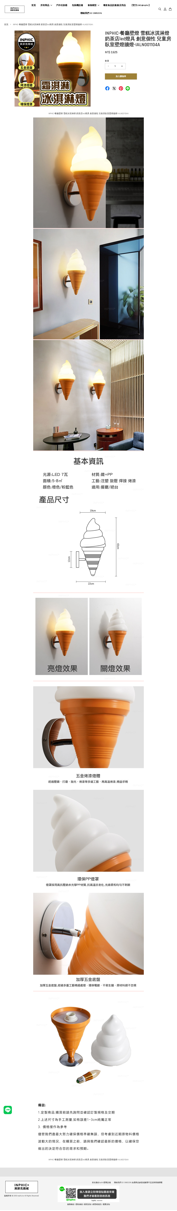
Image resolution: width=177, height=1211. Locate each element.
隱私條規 (79, 1204)
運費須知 (106, 1204)
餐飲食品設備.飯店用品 (114, 5)
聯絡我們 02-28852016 (91, 13)
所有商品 (45, 5)
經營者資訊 (97, 1204)
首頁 (33, 5)
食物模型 (92, 5)
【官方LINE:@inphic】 (141, 5)
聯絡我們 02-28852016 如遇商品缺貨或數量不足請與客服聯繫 (138, 1182)
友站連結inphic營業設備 (101, 1182)
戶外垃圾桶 (61, 5)
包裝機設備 (77, 5)
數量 (107, 61)
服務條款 (70, 1204)
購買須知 (87, 1204)
